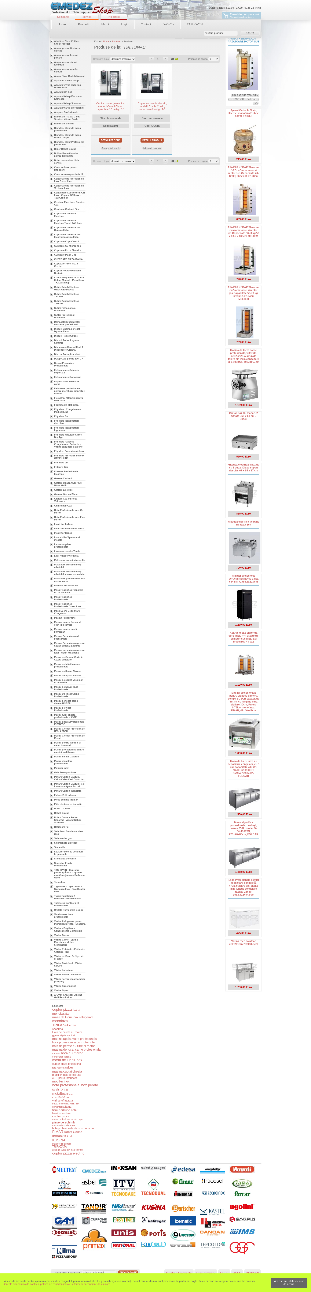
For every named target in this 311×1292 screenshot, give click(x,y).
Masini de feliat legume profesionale (67, 665)
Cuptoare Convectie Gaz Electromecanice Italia (67, 235)
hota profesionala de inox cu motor (73, 1128)
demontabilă (58, 1106)
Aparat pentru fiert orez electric (67, 49)
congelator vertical (61, 1056)
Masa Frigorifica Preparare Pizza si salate (68, 591)
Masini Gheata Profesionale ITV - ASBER (69, 729)
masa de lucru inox (67, 1060)
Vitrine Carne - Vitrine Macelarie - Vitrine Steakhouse (66, 942)
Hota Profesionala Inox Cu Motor (68, 511)
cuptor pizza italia (66, 1009)
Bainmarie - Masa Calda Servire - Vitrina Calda (67, 117)
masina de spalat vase (63, 1125)
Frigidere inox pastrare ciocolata (66, 422)
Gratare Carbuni (63, 478)
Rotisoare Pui (61, 827)
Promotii (83, 24)
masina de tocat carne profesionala (76, 1049)
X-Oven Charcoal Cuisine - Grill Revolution (69, 996)
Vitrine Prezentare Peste (67, 974)
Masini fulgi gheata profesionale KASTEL (66, 716)
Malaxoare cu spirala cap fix (69, 560)
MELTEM (74, 1103)
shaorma (57, 1029)
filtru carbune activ (64, 1110)
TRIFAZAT (60, 1025)
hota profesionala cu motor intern (74, 1042)
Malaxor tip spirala (61, 1143)
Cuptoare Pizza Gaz (65, 254)
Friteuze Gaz (61, 467)
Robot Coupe (61, 813)
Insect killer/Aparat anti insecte (67, 538)
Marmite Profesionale (66, 585)
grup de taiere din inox (63, 1150)
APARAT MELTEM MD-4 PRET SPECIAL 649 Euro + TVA (243, 99)
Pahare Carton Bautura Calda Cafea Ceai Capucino (69, 778)
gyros (55, 1035)
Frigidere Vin (61, 462)
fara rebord (58, 1067)
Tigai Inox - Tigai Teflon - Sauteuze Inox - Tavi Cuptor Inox (69, 889)
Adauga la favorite (111, 148)
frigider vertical (67, 1035)
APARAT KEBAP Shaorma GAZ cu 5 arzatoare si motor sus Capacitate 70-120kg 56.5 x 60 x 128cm (243, 172)
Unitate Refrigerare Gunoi (68, 910)
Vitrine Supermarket (65, 986)
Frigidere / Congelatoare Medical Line (67, 410)
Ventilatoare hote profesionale (63, 915)
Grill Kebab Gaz (63, 505)
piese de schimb (63, 1122)
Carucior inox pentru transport (65, 168)
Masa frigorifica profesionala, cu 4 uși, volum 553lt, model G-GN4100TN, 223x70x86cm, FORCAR (243, 828)
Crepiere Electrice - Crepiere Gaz (69, 203)
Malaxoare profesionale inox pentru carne (69, 579)
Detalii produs (110, 140)
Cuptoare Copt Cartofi (66, 241)
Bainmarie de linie (64, 123)
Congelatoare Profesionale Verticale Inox (69, 186)
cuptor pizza (60, 1116)
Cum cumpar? (205, 1273)
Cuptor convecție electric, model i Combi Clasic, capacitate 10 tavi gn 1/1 (110, 106)
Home (62, 24)
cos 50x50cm (60, 1097)
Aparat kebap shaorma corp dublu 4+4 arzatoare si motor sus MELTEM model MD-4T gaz (243, 637)
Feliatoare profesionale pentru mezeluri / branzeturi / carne (69, 391)
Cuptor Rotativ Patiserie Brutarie (67, 271)
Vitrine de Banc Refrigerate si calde (69, 957)
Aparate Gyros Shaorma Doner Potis (67, 86)
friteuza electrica (60, 1103)
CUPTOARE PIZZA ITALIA (68, 259)
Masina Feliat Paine (65, 618)
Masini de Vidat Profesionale (62, 709)
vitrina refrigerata (62, 1100)
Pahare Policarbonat (65, 795)
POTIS (72, 1025)
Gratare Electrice (63, 490)
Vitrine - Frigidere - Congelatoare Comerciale (68, 929)
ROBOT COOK (62, 808)
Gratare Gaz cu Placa (65, 494)
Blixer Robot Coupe (65, 149)
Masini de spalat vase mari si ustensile (68, 681)
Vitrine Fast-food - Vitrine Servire (68, 964)
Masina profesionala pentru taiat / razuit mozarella (69, 651)
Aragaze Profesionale (66, 112)
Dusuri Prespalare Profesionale (64, 364)
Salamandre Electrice (65, 842)
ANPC (237, 1273)
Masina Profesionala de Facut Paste (67, 637)
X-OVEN (169, 24)
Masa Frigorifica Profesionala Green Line (67, 605)
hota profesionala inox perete (75, 1085)
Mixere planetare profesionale (63, 762)
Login (124, 24)
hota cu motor (72, 1053)
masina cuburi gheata (67, 1071)
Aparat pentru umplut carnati (66, 70)
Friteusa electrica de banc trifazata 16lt (243, 523)
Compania (63, 16)
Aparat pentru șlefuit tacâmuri (65, 63)
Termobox (59, 882)
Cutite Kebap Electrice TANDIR (66, 302)
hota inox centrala (61, 1113)
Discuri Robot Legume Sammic (66, 341)
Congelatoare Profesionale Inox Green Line (69, 179)
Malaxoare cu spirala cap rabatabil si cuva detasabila (69, 572)
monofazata (60, 1013)
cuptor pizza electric (68, 1153)
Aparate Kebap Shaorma (67, 103)
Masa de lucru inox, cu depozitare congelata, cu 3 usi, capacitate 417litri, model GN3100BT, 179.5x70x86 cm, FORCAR (243, 768)
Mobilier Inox (61, 768)
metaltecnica (62, 1094)
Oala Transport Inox (65, 772)
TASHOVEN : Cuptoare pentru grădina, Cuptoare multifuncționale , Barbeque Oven (69, 874)
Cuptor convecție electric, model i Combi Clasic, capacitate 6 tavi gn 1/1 (152, 106)
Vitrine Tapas (61, 990)
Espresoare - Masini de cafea (66, 382)
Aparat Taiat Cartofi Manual (69, 76)
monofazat (60, 1021)
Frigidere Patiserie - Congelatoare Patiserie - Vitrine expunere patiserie (68, 444)
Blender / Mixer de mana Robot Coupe (67, 136)
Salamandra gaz (63, 838)
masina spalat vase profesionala (74, 1038)
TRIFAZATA (59, 1146)
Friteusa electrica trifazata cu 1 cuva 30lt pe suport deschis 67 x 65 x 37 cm (243, 467)
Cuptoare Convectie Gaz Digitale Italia (67, 228)
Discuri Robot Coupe (66, 336)
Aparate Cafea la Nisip (66, 80)
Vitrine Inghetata (63, 970)
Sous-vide (59, 847)
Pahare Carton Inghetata (67, 791)
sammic (56, 1053)
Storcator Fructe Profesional (63, 864)
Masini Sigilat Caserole (66, 756)
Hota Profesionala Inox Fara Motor (69, 518)
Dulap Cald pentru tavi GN (68, 358)
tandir (55, 1089)
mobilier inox (61, 1081)
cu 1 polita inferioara (64, 1078)
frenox (79, 1149)
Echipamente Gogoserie (67, 377)
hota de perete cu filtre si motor (73, 1046)
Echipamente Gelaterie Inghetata (66, 371)
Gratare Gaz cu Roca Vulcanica (65, 499)
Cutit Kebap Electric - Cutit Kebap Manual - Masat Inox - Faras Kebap (69, 280)
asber (68, 1067)
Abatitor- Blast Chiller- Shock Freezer (66, 42)
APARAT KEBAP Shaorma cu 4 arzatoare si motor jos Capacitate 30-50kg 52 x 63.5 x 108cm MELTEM (243, 232)
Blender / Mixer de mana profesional (67, 129)
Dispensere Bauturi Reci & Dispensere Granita (68, 348)
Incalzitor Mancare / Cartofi (69, 528)
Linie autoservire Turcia (67, 551)
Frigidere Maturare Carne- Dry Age (68, 435)
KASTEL (70, 1136)
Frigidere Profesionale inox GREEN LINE (69, 456)
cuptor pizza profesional (66, 1063)
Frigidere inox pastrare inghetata (66, 429)
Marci (105, 24)
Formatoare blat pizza (66, 405)
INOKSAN (252, 1273)
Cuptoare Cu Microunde (67, 246)
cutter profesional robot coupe (67, 1119)
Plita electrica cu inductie (68, 804)
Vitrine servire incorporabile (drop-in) (69, 980)
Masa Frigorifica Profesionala (63, 598)
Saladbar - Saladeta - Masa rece (68, 832)
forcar (64, 1089)
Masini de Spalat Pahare (67, 675)
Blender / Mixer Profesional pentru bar (69, 143)
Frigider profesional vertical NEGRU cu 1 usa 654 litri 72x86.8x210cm (244, 578)
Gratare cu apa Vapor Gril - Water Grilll (69, 484)
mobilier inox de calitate (66, 1074)
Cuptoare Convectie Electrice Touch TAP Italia (68, 221)
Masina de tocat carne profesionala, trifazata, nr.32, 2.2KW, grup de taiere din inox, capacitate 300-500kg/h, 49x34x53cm (243, 356)
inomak (58, 1136)
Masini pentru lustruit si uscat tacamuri (67, 743)
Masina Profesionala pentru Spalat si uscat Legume (69, 644)
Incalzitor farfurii (63, 524)
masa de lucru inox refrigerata (72, 1017)
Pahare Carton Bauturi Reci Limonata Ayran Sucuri (69, 785)
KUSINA (58, 1140)
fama (68, 1106)
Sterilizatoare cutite (65, 858)
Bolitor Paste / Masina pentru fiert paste (66, 154)
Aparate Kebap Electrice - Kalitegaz (68, 97)
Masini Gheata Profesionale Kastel (69, 736)
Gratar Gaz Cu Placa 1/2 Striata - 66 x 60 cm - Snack (243, 416)
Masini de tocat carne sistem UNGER (66, 702)
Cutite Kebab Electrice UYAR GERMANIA (66, 288)
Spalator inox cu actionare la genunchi (68, 852)
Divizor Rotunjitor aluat (67, 354)
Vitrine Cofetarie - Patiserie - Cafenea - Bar (69, 950)
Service (87, 16)
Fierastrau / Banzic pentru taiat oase (68, 399)
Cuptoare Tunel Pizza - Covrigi (66, 264)
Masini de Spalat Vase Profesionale (66, 688)
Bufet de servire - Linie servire (66, 161)
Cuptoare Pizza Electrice (67, 250)
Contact (146, 24)
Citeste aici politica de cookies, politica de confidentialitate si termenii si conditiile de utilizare (57, 1284)
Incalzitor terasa (63, 533)
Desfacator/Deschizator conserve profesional (67, 323)
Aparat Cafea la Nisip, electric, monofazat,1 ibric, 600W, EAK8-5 (243, 113)
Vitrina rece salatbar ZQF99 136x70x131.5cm (243, 943)
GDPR (224, 1273)
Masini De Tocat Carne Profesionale (66, 695)
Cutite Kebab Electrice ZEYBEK (66, 295)
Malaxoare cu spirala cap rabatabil (67, 565)
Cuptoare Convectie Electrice (65, 214)
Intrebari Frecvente (179, 1273)
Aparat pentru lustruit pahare (66, 56)
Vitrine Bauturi (62, 935)
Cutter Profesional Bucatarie (64, 316)
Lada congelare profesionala (62, 545)
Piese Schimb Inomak (66, 799)
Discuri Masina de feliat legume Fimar (67, 330)
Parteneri (116, 41)
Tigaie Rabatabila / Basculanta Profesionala (67, 897)
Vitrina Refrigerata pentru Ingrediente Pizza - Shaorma (69, 922)
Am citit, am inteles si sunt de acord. (289, 1283)
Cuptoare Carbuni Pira (66, 209)
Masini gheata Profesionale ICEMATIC (69, 723)
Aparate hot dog (63, 92)
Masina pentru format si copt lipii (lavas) (67, 623)
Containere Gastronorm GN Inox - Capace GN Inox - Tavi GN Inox (69, 195)
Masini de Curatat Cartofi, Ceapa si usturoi (68, 658)
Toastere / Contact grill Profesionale (66, 904)
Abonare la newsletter (67, 1272)
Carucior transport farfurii (68, 174)
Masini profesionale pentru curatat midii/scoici (69, 750)
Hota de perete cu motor (67, 1032)
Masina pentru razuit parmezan (65, 630)
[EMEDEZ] (81, 8)
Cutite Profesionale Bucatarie (65, 309)
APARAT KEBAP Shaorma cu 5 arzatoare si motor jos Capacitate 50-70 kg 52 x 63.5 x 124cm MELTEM (243, 293)
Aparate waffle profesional (69, 107)
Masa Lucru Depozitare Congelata (67, 612)
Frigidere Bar (61, 416)
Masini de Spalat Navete (67, 671)
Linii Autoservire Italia (66, 555)
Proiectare (114, 16)
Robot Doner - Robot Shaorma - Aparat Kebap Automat (67, 820)
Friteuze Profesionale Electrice (66, 472)
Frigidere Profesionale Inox (69, 451)
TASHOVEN (195, 24)
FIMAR (57, 1132)
